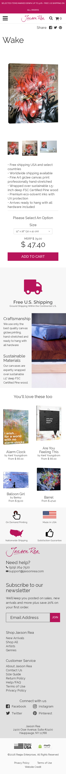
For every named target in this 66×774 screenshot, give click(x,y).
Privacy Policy (16, 690)
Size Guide (13, 674)
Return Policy (15, 678)
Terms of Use (15, 686)
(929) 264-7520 (19, 567)
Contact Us (14, 670)
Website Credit (33, 767)
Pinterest (45, 713)
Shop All (12, 642)
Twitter (17, 713)
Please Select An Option (33, 218)
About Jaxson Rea (19, 666)
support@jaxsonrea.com (26, 571)
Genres (11, 650)
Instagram (46, 706)
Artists (10, 646)
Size (33, 225)
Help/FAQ (13, 682)
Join (55, 617)
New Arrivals (15, 638)
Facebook (19, 706)
